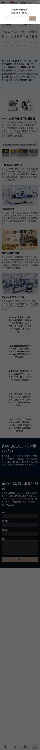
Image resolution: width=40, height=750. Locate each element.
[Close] (38, 1)
